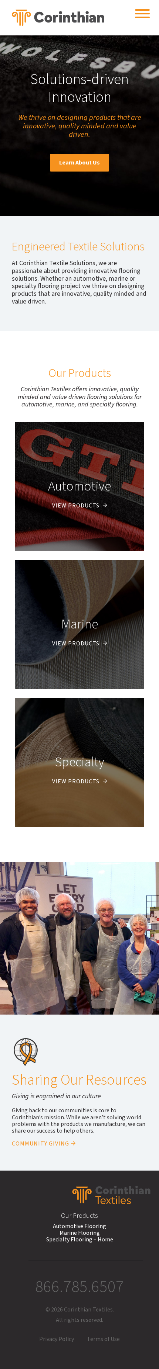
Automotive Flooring (79, 1226)
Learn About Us (79, 163)
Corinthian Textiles (58, 17)
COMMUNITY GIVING (40, 1144)
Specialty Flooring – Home (79, 1239)
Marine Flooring (80, 1233)
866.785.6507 (79, 1287)
